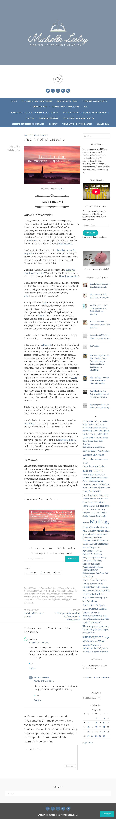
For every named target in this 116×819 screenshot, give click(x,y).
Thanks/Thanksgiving (93, 615)
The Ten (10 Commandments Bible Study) (96, 619)
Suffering (93, 608)
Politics (86, 554)
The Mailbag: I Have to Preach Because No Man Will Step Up (99, 380)
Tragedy (93, 629)
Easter (85, 481)
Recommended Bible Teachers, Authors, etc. (86, 112)
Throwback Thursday (92, 624)
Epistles (59, 596)
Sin (107, 590)
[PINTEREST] (63, 808)
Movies (100, 530)
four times (29, 423)
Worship (104, 651)
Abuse (104, 427)
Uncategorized (93, 637)
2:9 (45, 302)
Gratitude (94, 502)
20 (88, 731)
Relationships (89, 573)
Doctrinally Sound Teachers (95, 477)
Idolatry (86, 512)
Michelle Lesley (13, 150)
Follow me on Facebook (97, 677)
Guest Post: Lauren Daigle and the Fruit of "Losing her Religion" (99, 394)
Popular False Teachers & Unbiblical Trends (34, 112)
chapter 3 (46, 344)
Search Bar (103, 124)
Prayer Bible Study (98, 557)
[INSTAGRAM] (58, 808)
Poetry (99, 551)
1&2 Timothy (39, 591)
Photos (30, 118)
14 (92, 727)
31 (104, 736)
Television (95, 612)
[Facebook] (48, 91)
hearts (41, 315)
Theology (64, 599)
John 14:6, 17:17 (65, 243)
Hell (97, 506)
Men (85, 531)
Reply (31, 668)
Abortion (97, 427)
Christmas (98, 454)
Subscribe (72, 558)
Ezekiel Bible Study (91, 487)
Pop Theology (96, 554)
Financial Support (48, 118)
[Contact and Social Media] (68, 91)
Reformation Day (90, 569)
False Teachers (100, 495)
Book (96, 441)
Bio (85, 107)
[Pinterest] (63, 91)
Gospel (86, 502)
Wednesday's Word (94, 641)
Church (52, 596)
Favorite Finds (89, 498)
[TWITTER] (53, 808)
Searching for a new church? (78, 118)
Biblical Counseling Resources (28, 124)
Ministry (92, 530)
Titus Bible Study (101, 626)
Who (26, 296)
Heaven (92, 506)
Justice (86, 522)
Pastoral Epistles (53, 599)
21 (92, 731)
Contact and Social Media (65, 107)
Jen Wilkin (94, 346)
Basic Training (90, 434)
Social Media (88, 594)
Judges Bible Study (97, 515)
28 (92, 736)
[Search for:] (96, 136)
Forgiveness (102, 498)
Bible (99, 434)
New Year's (97, 537)
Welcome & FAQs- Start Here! (37, 101)
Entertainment (90, 484)
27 (88, 736)
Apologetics (104, 430)
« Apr (85, 742)
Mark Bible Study (91, 527)
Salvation (88, 576)
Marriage (104, 527)
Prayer (86, 557)
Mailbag (99, 521)
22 (96, 731)
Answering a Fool (90, 431)
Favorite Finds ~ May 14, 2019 (34, 613)
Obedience (88, 540)
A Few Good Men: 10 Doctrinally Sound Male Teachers (100, 324)
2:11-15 (74, 377)
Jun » (90, 742)
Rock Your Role (102, 573)
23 (100, 731)
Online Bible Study (37, 599)
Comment (69, 766)
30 (100, 736)
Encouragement (96, 480)
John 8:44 (33, 240)
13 (88, 727)
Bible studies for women (52, 594)
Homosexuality (98, 509)
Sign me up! (90, 233)
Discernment (93, 470)
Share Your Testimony (94, 590)
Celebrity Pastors (90, 451)
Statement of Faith (67, 101)
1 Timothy (34, 588)
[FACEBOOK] (47, 808)
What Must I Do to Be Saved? (77, 124)
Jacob (93, 512)
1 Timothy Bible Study (49, 588)
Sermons (105, 587)
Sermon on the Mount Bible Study (93, 585)
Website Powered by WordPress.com (57, 815)
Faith (92, 491)
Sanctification (91, 580)
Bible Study (68, 594)
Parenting (88, 547)
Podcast (53, 124)
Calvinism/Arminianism (94, 447)
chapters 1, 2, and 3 (67, 439)
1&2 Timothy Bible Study (36, 135)
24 (104, 731)
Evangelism (103, 484)
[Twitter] (53, 91)
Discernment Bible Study (94, 474)
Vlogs (106, 637)
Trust (100, 629)
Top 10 (86, 629)
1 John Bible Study (91, 421)
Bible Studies (40, 107)
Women (86, 645)
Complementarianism (94, 466)
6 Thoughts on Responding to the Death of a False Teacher (67, 615)
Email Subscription (96, 206)
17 (104, 727)
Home (14, 101)
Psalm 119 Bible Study (92, 560)
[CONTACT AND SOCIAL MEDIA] (68, 808)
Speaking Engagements (94, 101)
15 (96, 727)
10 (104, 722)
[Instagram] (58, 91)
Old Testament (101, 543)
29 (96, 736)
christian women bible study (36, 596)
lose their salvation (69, 276)
